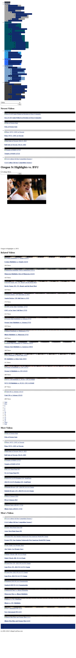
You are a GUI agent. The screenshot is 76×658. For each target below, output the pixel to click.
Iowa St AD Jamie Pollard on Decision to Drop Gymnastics (22, 118)
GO (20, 173)
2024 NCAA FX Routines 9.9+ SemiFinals (17, 482)
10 (5, 412)
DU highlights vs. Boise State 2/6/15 (15, 359)
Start (5, 402)
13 (5, 417)
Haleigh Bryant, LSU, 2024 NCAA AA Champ (19, 491)
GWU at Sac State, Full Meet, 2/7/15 (15, 310)
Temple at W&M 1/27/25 (12, 153)
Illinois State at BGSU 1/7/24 (13, 509)
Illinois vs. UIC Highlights (12, 603)
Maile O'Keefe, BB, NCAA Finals (14, 558)
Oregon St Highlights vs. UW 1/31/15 (15, 371)
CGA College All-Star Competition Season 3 (18, 162)
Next (5, 422)
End (5, 424)
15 (5, 420)
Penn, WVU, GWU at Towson (13, 135)
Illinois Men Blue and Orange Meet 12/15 (17, 621)
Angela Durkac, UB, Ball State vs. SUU (16, 298)
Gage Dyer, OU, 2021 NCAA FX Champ (17, 567)
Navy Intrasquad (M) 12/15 (13, 612)
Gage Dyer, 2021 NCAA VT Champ (15, 576)
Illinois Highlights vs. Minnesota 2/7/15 (16, 334)
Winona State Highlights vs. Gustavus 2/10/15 (18, 347)
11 (5, 414)
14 (5, 419)
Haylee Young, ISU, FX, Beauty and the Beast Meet (20, 286)
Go (20, 104)
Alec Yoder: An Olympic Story (13, 549)
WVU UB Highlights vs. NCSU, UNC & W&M (19, 383)
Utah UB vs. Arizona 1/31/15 (13, 395)
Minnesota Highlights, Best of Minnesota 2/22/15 (19, 274)
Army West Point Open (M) (13, 531)
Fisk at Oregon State (10, 127)
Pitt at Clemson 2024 (10, 500)
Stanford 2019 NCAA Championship (16, 585)
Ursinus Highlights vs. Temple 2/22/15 (16, 262)
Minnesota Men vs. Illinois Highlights (16, 594)
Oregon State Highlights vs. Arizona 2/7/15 (17, 322)
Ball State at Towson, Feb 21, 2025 (15, 144)
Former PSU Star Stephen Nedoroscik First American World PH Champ (27, 540)
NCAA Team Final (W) (11, 473)
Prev (5, 404)
